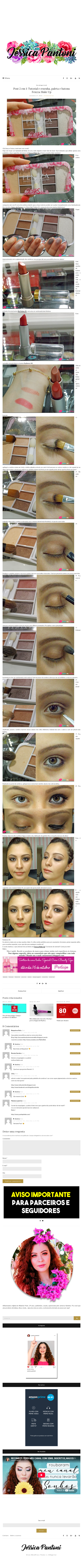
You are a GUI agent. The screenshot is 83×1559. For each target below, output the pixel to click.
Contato (6, 1535)
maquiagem (37, 977)
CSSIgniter (52, 1554)
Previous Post (22, 991)
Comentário (6, 1139)
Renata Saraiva (16, 1053)
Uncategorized (41, 85)
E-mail (5, 1165)
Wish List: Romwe (63, 1021)
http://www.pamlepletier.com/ (20, 1114)
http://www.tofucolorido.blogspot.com (23, 1085)
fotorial (17, 977)
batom (5, 977)
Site (4, 1173)
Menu (7, 78)
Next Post (61, 991)
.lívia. (13, 1073)
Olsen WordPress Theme (35, 1554)
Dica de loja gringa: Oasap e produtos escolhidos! (12, 1016)
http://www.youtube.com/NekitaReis (34, 1040)
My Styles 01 (22, 311)
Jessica (17, 1044)
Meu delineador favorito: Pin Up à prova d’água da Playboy (41, 1020)
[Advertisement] (41, 19)
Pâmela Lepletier (17, 1101)
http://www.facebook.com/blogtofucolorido (25, 1087)
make (29, 977)
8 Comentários (49, 95)
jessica (24, 977)
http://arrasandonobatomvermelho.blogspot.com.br (31, 1037)
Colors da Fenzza (17, 207)
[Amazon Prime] (41, 1417)
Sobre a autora (15, 1535)
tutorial (52, 977)
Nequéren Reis (16, 1030)
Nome (5, 1158)
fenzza (11, 977)
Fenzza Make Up (34, 153)
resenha (45, 977)
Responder (75, 1030)
